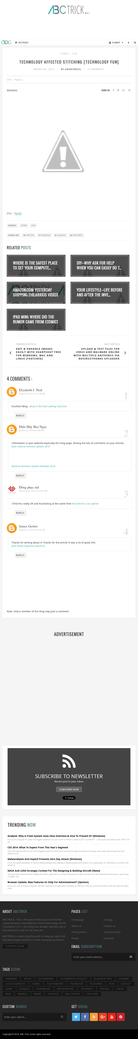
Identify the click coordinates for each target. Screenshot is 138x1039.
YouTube (92, 993)
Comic (65, 53)
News (37, 993)
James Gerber (28, 526)
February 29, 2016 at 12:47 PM (33, 490)
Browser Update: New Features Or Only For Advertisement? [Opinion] (48, 882)
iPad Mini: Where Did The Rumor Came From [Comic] (35, 319)
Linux (120, 988)
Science (53, 993)
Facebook (45, 235)
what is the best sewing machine (48, 406)
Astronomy (46, 978)
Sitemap (108, 919)
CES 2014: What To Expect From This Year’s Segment (38, 847)
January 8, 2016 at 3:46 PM (31, 430)
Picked (75, 938)
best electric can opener (85, 503)
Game (9, 988)
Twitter (29, 235)
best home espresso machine (28, 545)
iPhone (105, 988)
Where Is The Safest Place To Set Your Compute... (35, 265)
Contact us (109, 926)
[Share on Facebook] (113, 90)
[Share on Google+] (124, 90)
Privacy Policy (79, 932)
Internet (87, 988)
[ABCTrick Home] (6, 42)
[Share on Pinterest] (129, 90)
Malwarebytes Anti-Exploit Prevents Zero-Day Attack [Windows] (45, 859)
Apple (27, 978)
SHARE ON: (13, 235)
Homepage (78, 919)
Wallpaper (72, 993)
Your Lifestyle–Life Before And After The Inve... (99, 292)
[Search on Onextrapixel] (135, 42)
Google (61, 235)
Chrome (124, 978)
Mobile (22, 993)
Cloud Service (15, 983)
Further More (15, 946)
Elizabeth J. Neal (30, 390)
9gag (17, 213)
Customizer (55, 983)
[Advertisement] (69, 27)
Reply (20, 415)
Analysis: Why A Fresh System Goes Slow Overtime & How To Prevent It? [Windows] (56, 836)
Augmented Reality (73, 978)
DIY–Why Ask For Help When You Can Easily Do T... (99, 265)
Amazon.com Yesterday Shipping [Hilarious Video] (35, 292)
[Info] (129, 42)
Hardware (43, 988)
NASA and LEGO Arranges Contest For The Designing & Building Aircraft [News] (54, 870)
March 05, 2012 (44, 69)
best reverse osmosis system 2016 (31, 446)
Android (11, 978)
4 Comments (96, 69)
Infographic (65, 988)
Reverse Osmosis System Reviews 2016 (33, 466)
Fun (75, 53)
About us (77, 926)
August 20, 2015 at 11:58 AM (32, 393)
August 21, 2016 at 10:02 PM (32, 529)
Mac (8, 993)
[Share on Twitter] (118, 90)
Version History (112, 932)
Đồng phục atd (29, 487)
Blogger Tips (103, 978)
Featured (109, 938)
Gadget (126, 983)
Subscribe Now (69, 789)
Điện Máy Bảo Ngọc (33, 426)
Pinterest (77, 235)
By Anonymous (71, 69)
